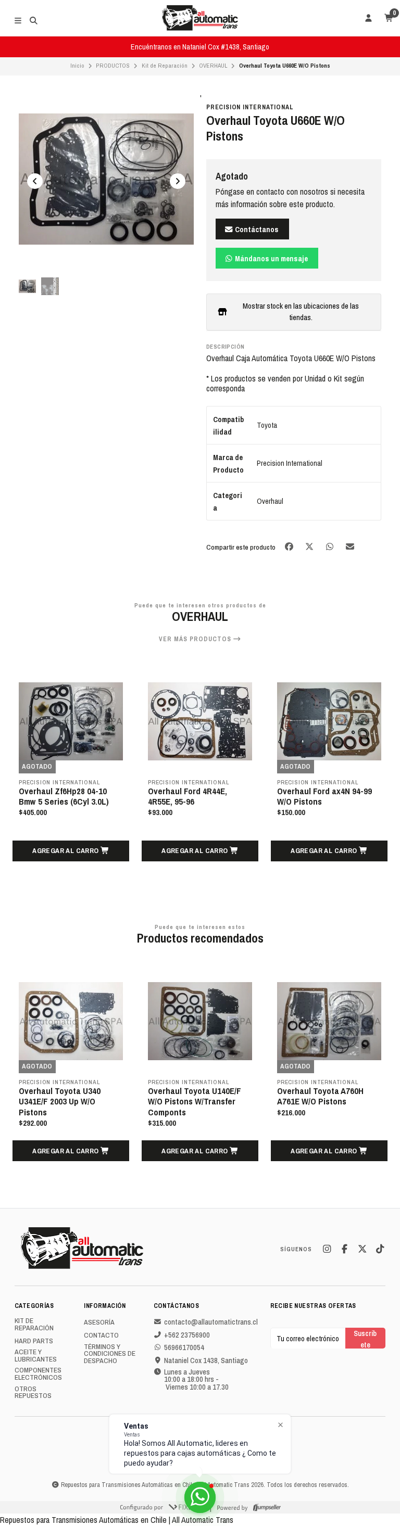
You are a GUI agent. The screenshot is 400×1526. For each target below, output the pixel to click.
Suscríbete (365, 1338)
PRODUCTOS (113, 65)
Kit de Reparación (165, 65)
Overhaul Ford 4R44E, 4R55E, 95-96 (187, 796)
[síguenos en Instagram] (326, 1249)
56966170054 (184, 1347)
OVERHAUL (213, 65)
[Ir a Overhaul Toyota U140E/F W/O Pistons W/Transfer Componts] (200, 1021)
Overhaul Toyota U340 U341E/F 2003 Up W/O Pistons (60, 1101)
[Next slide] (177, 181)
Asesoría (99, 1322)
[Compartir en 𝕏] (310, 546)
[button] (70, 851)
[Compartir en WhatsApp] (330, 546)
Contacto (101, 1335)
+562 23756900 (187, 1335)
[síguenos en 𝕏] (362, 1249)
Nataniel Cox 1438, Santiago (206, 1360)
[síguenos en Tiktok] (379, 1249)
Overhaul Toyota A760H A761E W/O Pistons (320, 1096)
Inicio (77, 65)
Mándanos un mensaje (270, 258)
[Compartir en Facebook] (290, 546)
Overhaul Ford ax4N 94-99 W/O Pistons (324, 796)
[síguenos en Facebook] (344, 1249)
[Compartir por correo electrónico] (350, 546)
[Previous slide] (35, 181)
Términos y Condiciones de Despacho (109, 1354)
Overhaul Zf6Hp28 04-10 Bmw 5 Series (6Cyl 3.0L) (64, 796)
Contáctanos (256, 229)
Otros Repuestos (33, 1392)
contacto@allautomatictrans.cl (211, 1322)
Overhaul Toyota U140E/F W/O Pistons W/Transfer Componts (194, 1101)
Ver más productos (196, 639)
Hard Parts (34, 1341)
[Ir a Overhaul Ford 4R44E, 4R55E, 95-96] (200, 721)
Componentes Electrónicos (38, 1374)
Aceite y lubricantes (36, 1356)
